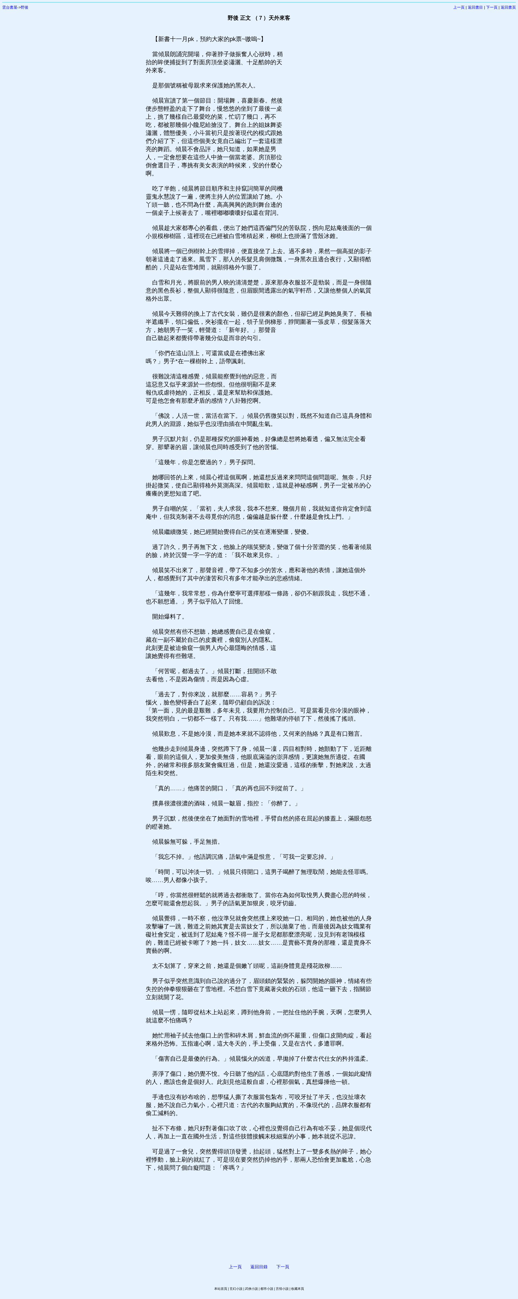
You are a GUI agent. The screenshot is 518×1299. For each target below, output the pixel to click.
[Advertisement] (327, 116)
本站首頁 (220, 1289)
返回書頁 (508, 7)
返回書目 (475, 7)
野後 (24, 7)
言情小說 (282, 1289)
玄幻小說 (236, 1289)
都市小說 (266, 1289)
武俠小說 (251, 1289)
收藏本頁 (297, 1289)
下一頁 (491, 7)
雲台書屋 (9, 7)
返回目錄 (259, 1266)
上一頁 (459, 7)
